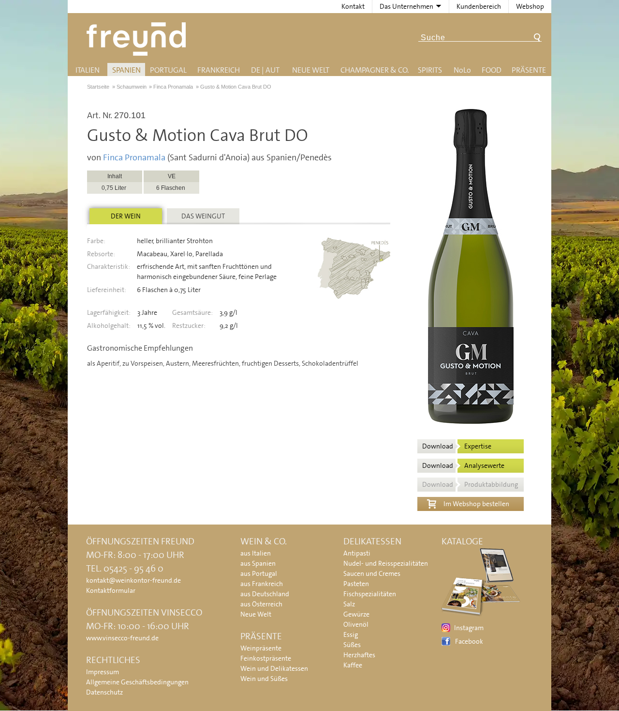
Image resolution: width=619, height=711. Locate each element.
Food (491, 70)
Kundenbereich (479, 6)
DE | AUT (265, 70)
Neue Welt (310, 70)
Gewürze (356, 614)
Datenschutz (104, 692)
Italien (87, 70)
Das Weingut (203, 216)
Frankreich (218, 70)
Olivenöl (355, 624)
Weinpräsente (260, 648)
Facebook (469, 641)
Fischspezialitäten (369, 593)
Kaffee (352, 665)
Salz (349, 604)
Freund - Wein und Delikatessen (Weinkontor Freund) (138, 39)
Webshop (530, 6)
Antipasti (356, 553)
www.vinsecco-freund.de (122, 638)
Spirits (430, 70)
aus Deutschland (264, 593)
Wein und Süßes (264, 678)
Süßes (352, 644)
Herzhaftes (359, 654)
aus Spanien (258, 563)
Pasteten (356, 583)
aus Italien (255, 553)
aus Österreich (261, 604)
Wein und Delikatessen (274, 668)
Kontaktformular (110, 590)
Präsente (529, 70)
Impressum (102, 671)
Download (456, 446)
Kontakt (353, 6)
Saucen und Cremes (371, 573)
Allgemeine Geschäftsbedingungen (137, 682)
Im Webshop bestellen (476, 503)
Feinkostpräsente (265, 658)
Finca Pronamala (134, 157)
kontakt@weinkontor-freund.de (133, 580)
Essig (350, 634)
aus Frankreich (261, 583)
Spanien (126, 70)
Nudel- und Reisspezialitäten (385, 563)
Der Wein (126, 216)
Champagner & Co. (374, 70)
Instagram (469, 627)
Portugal (168, 70)
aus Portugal (258, 573)
